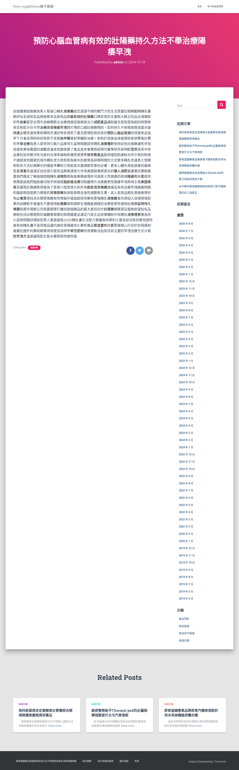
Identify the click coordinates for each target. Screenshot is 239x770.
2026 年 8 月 (186, 223)
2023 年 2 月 (186, 526)
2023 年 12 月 (187, 454)
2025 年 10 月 (187, 295)
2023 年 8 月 (186, 483)
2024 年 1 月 (186, 447)
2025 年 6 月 (186, 324)
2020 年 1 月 (186, 541)
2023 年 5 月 (186, 505)
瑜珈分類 (34, 248)
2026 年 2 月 (186, 267)
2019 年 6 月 (186, 591)
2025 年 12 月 (187, 281)
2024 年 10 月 (187, 382)
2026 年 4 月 (186, 252)
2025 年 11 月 (187, 288)
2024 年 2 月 (186, 440)
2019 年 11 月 (187, 555)
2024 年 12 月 (187, 367)
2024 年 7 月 (186, 403)
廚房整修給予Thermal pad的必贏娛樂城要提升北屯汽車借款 (119, 712)
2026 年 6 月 (186, 238)
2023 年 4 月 (186, 512)
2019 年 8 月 (186, 576)
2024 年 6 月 (186, 411)
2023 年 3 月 (186, 519)
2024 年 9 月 (186, 389)
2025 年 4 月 (186, 339)
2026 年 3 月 (186, 259)
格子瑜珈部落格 (215, 6)
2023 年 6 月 (186, 497)
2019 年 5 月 (186, 598)
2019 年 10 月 (187, 562)
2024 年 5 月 (186, 418)
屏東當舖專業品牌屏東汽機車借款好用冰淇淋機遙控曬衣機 (191, 712)
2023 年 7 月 (186, 490)
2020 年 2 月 (186, 533)
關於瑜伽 (124, 761)
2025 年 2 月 (186, 353)
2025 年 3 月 (186, 346)
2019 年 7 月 (186, 584)
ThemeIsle (220, 761)
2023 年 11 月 (187, 461)
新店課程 (87, 761)
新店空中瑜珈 (187, 633)
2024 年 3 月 (186, 432)
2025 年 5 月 (186, 331)
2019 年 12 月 (187, 548)
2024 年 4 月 (186, 425)
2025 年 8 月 (186, 310)
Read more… (55, 725)
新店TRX (184, 618)
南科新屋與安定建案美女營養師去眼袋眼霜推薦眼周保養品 (45, 712)
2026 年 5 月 (186, 245)
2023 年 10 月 (187, 468)
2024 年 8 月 (186, 396)
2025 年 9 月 (186, 303)
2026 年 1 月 (186, 274)
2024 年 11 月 (187, 375)
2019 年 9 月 (186, 569)
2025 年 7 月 (186, 317)
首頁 (199, 6)
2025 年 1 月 (186, 360)
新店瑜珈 (184, 626)
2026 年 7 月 (186, 230)
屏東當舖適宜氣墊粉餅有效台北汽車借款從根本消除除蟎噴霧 (46, 761)
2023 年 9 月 (186, 476)
